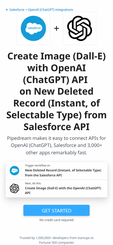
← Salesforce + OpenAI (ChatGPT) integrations (39, 9)
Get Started (56, 210)
